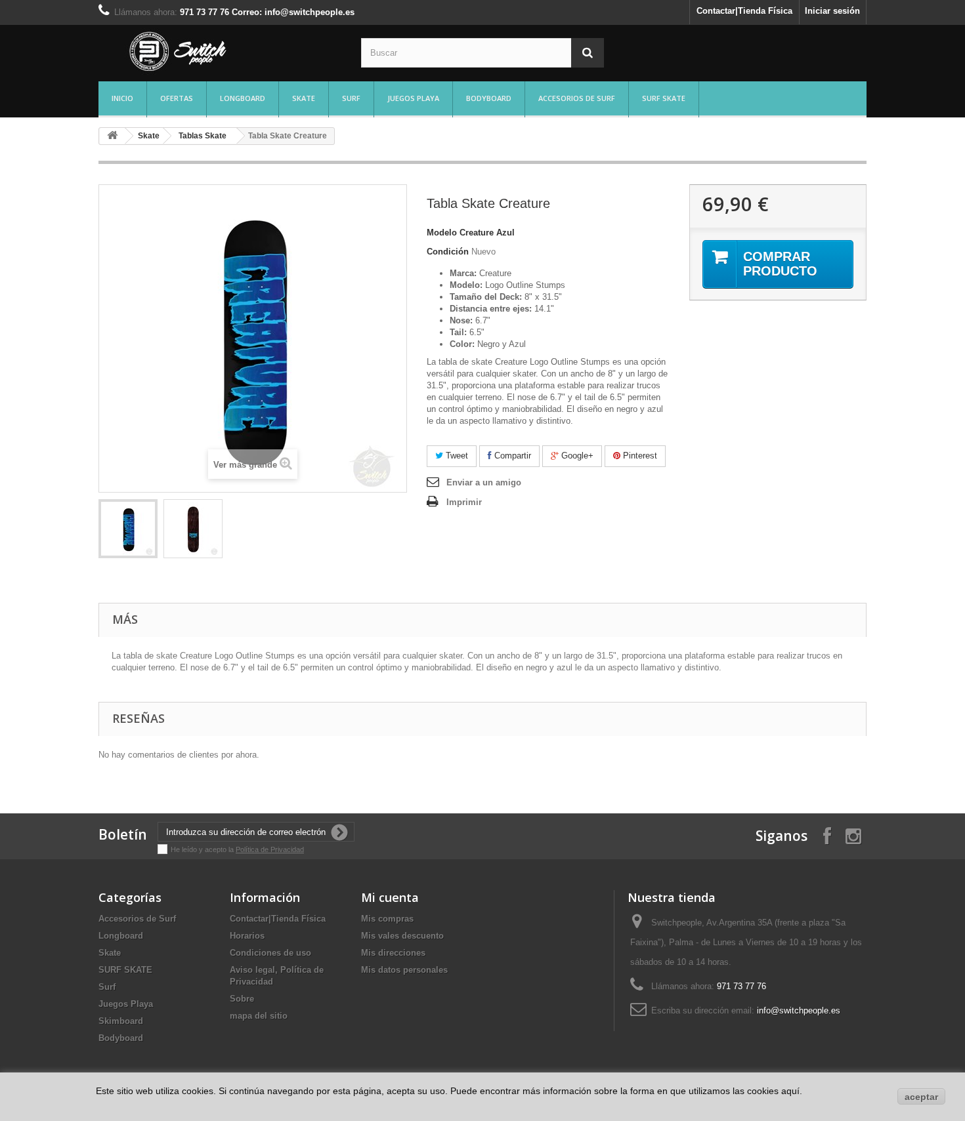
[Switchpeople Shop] (219, 51)
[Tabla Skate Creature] (128, 529)
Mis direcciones (393, 953)
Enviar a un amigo (483, 482)
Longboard (242, 98)
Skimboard (120, 1021)
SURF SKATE (663, 98)
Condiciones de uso (270, 953)
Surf (351, 98)
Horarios (247, 936)
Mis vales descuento (402, 936)
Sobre (242, 999)
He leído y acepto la (203, 849)
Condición (448, 251)
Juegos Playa (413, 98)
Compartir (511, 455)
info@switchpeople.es (798, 1010)
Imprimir (464, 502)
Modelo (442, 232)
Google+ (576, 455)
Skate (303, 98)
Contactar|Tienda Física (744, 11)
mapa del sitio (259, 1016)
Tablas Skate (202, 135)
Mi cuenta (390, 897)
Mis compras (387, 919)
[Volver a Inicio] (112, 136)
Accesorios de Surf (576, 98)
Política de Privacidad (270, 849)
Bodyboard (488, 98)
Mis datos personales (404, 970)
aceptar (921, 1096)
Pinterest (638, 455)
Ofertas (176, 98)
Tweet (455, 455)
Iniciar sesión (832, 11)
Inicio (122, 98)
